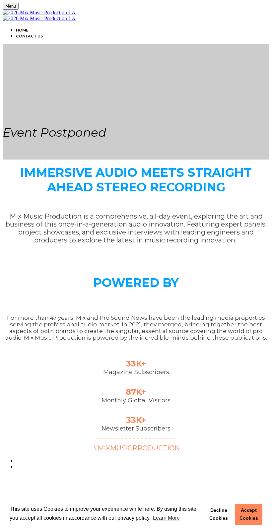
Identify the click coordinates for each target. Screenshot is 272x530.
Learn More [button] (166, 518)
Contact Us (29, 35)
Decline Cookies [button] (218, 514)
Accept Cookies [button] (248, 514)
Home (22, 30)
